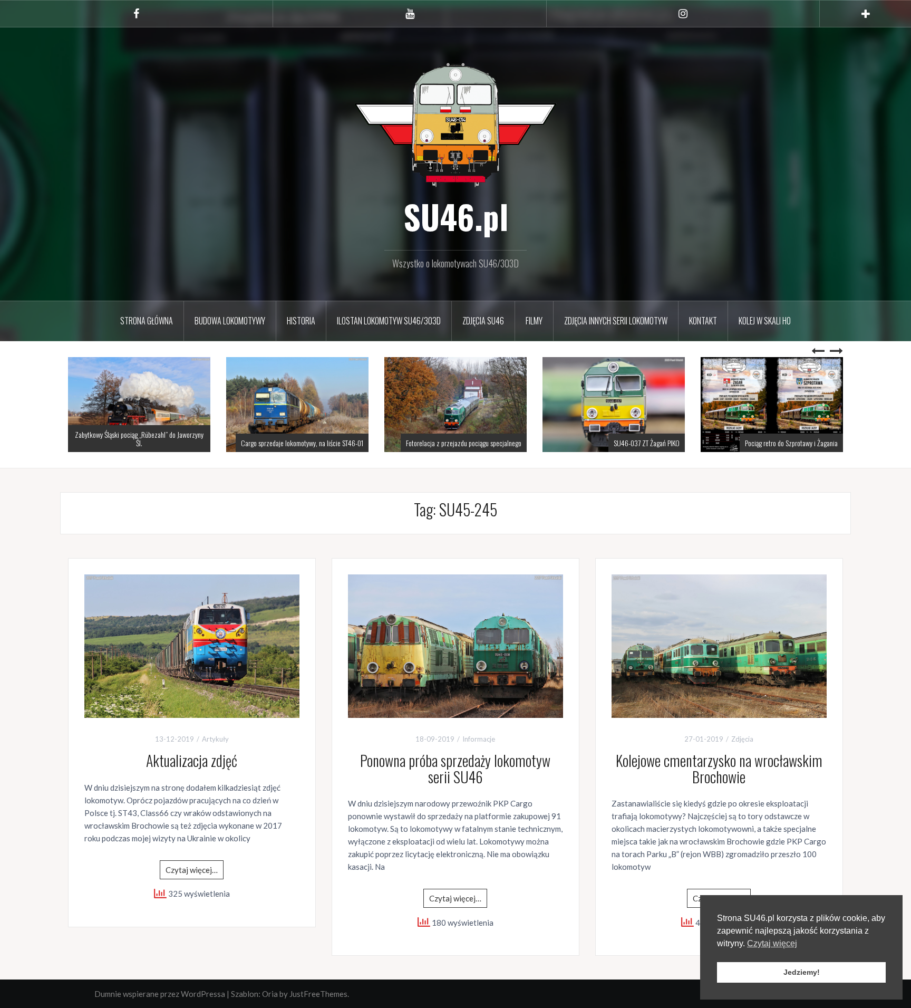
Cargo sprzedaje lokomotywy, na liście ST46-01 (302, 442)
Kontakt (703, 320)
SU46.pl (455, 216)
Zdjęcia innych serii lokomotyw (615, 320)
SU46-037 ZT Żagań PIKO (647, 442)
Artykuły (215, 739)
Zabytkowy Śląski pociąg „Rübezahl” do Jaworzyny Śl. (139, 438)
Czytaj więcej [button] (772, 943)
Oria (270, 994)
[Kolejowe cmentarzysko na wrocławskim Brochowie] (719, 645)
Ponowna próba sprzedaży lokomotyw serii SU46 (455, 769)
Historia (301, 320)
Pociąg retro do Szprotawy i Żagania (791, 442)
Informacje (478, 739)
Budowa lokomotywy (230, 320)
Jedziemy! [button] (801, 972)
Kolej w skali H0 (765, 320)
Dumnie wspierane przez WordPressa (159, 994)
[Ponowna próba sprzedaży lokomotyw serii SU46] (455, 645)
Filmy (534, 320)
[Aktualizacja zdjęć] (191, 645)
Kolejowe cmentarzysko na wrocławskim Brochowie (719, 769)
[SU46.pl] (455, 123)
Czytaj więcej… (192, 870)
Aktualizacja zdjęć (191, 760)
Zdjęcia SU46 (483, 320)
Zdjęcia (742, 739)
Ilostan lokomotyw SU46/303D (389, 320)
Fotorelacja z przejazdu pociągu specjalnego (463, 442)
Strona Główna (146, 320)
